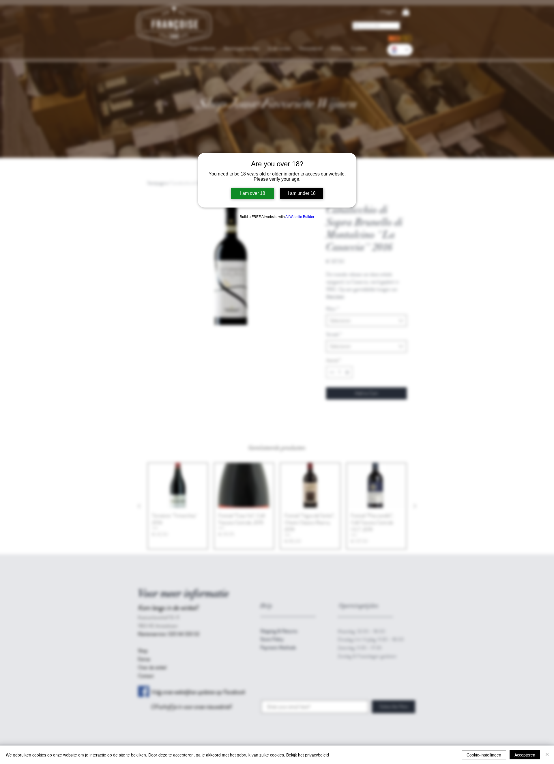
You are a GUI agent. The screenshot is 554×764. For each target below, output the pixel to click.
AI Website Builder (299, 217)
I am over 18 (252, 193)
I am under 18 (302, 193)
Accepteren (524, 755)
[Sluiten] (547, 754)
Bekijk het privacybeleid (307, 755)
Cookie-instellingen (484, 755)
